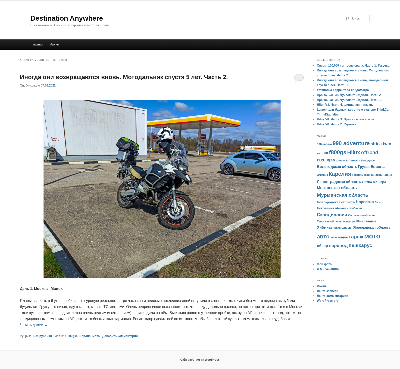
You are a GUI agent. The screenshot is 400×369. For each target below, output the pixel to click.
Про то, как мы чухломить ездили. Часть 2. (349, 95)
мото (96, 336)
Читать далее (34, 325)
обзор (322, 246)
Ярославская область (372, 227)
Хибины (324, 227)
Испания (322, 174)
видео (343, 237)
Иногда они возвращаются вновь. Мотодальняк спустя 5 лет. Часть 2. (124, 77)
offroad (369, 152)
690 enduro (324, 144)
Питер (378, 202)
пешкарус (360, 245)
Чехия (337, 227)
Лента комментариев (332, 296)
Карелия (340, 174)
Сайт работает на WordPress (200, 359)
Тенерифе (349, 221)
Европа (85, 336)
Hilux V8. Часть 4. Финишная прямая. (345, 104)
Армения (354, 160)
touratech (342, 160)
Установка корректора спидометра (343, 90)
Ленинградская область (339, 182)
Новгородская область (336, 202)
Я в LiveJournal (328, 269)
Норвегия (365, 202)
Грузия (364, 167)
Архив (54, 44)
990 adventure (351, 143)
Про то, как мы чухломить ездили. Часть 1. (349, 100)
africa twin (381, 143)
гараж (356, 236)
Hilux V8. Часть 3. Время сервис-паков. (346, 119)
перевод (338, 245)
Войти (321, 286)
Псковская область (333, 208)
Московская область (337, 188)
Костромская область (367, 174)
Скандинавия (332, 214)
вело (334, 237)
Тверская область (329, 221)
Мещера (379, 182)
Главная (37, 44)
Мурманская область (342, 195)
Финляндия (366, 221)
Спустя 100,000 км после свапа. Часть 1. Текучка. (353, 65)
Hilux (353, 152)
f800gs (337, 152)
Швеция (346, 227)
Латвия (387, 174)
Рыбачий (356, 208)
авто (323, 236)
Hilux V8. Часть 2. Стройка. (337, 124)
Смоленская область (361, 215)
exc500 (322, 153)
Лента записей (327, 291)
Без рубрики (42, 336)
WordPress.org (327, 300)
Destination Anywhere (66, 18)
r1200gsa (71, 336)
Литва (367, 182)
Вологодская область (337, 167)
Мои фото (324, 264)
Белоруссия (368, 160)
